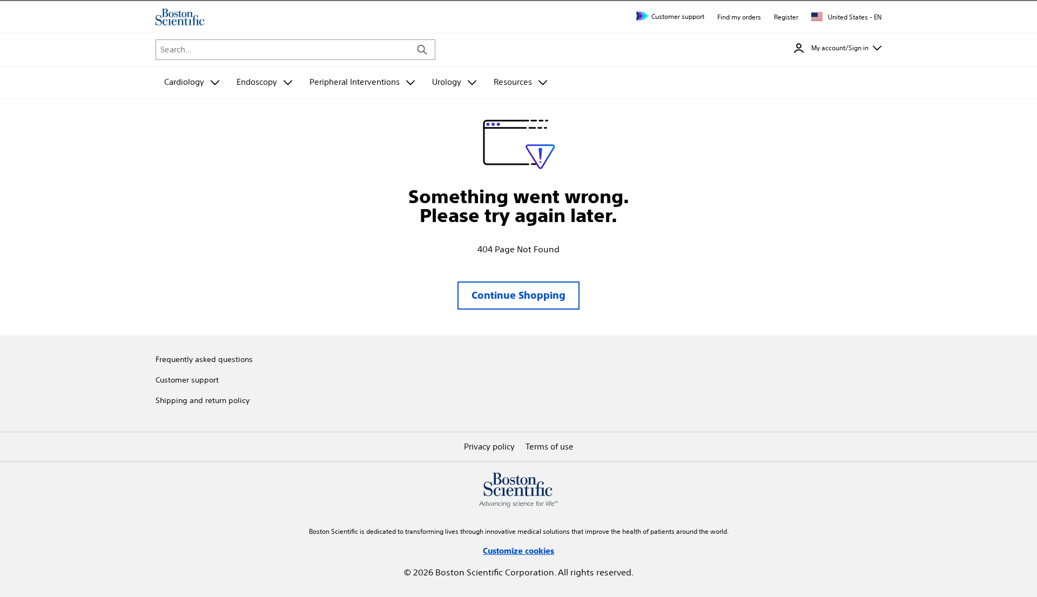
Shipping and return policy (203, 400)
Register (786, 17)
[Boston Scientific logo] (180, 17)
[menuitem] (192, 83)
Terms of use (550, 446)
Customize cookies (518, 550)
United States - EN (853, 17)
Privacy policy (489, 446)
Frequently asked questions (204, 359)
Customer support (677, 16)
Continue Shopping (518, 295)
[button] (837, 48)
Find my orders (739, 17)
